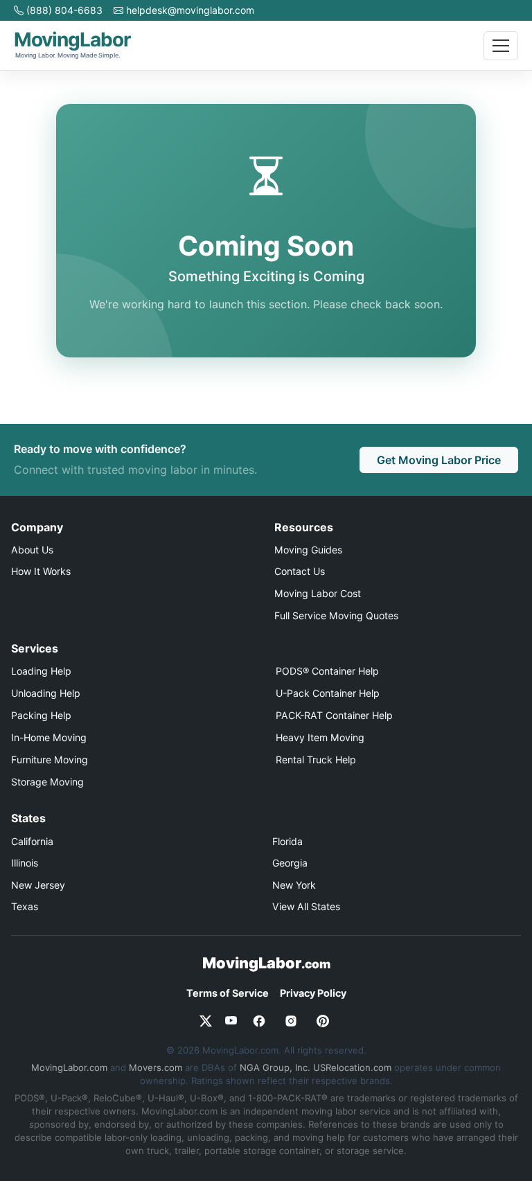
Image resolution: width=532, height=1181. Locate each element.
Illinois (24, 863)
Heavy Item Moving (320, 737)
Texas (24, 906)
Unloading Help (45, 693)
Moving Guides (308, 550)
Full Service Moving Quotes (336, 615)
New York (294, 885)
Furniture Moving (49, 759)
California (32, 841)
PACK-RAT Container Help (334, 715)
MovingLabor (266, 963)
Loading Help (41, 671)
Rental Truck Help (316, 759)
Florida (287, 841)
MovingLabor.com (69, 1067)
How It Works (41, 571)
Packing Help (41, 715)
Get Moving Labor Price (439, 460)
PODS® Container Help (327, 671)
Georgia (290, 863)
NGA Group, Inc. (275, 1067)
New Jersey (38, 885)
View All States (306, 906)
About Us (32, 550)
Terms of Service (227, 993)
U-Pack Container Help (328, 693)
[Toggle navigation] (501, 45)
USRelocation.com (352, 1067)
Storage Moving (47, 782)
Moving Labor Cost (317, 593)
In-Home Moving (49, 737)
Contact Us (299, 571)
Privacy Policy (313, 993)
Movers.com (155, 1067)
